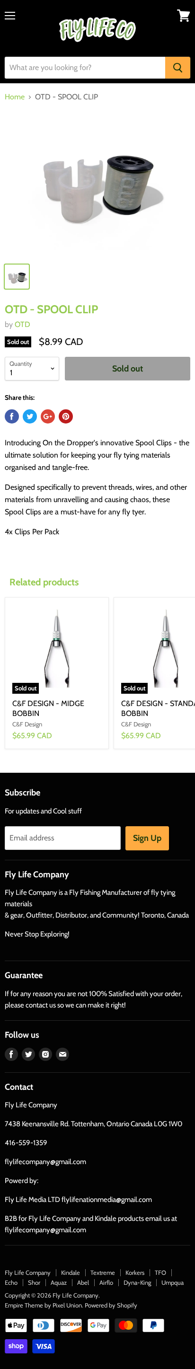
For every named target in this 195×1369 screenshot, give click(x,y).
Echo (11, 1282)
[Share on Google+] (48, 416)
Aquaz (59, 1282)
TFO (160, 1272)
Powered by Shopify (111, 1305)
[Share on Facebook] (12, 416)
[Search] (177, 68)
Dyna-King (137, 1282)
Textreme (102, 1272)
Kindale (70, 1272)
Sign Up (147, 838)
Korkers (134, 1272)
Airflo (106, 1282)
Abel (83, 1282)
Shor (34, 1282)
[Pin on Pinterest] (66, 416)
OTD (22, 324)
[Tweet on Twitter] (30, 416)
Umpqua (172, 1282)
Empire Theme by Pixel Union (43, 1305)
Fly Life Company (28, 1272)
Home (15, 97)
